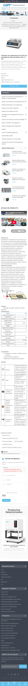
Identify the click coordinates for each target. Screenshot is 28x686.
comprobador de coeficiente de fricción (10, 24)
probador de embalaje (7, 441)
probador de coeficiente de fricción (10, 438)
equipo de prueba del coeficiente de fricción (12, 447)
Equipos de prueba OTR (6, 609)
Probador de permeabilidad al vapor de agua (11, 599)
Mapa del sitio (4, 582)
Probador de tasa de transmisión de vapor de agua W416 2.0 (19, 152)
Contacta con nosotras (6, 577)
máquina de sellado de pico (10, 111)
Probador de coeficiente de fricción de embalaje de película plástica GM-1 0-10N (13, 470)
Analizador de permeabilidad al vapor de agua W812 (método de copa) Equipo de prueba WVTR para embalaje (19, 196)
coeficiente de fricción (7, 444)
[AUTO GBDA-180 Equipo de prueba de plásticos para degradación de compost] (6, 190)
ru (14, 1)
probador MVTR (4, 594)
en (10, 1)
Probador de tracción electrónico (8, 611)
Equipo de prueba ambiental (10, 108)
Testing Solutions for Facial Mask (11, 139)
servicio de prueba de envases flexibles (13, 120)
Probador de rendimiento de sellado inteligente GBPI (18, 170)
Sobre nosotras (4, 574)
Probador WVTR (4, 592)
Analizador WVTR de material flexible (9, 606)
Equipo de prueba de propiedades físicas (13, 22)
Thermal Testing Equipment (10, 132)
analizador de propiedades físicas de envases (12, 115)
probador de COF (6, 435)
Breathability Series (7, 136)
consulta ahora (14, 86)
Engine (4, 129)
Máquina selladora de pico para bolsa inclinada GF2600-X (19, 161)
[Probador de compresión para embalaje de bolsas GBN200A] (14, 530)
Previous (11, 554)
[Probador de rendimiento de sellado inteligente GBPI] (6, 172)
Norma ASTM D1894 (19, 441)
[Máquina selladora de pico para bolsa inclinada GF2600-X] (6, 163)
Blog (2, 579)
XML (2, 584)
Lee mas (14, 155)
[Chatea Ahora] (14, 683)
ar (18, 1)
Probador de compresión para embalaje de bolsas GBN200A (14, 546)
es (6, 1)
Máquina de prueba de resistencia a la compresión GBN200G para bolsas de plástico (18, 179)
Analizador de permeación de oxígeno (9, 602)
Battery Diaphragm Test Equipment (12, 105)
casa (2, 569)
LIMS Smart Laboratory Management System (12, 143)
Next (17, 554)
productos (3, 572)
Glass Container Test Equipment (11, 123)
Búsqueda (22, 1)
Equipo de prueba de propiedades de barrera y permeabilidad (12, 97)
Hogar (13, 21)
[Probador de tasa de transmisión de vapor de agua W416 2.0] (6, 154)
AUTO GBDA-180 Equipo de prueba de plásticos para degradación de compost (18, 187)
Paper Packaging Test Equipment (11, 126)
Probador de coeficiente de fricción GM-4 (10, 453)
